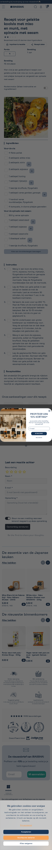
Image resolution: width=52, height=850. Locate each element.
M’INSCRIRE (39, 433)
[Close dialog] (49, 411)
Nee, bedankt (39, 437)
